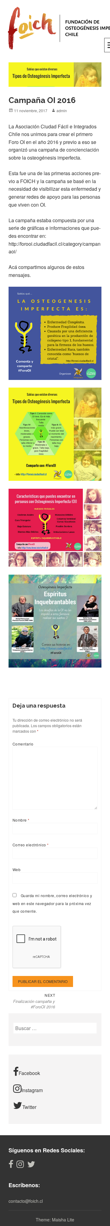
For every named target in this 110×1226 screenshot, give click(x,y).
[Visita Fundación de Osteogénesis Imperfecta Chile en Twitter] (31, 1165)
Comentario (23, 743)
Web (16, 869)
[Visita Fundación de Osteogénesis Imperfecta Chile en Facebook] (11, 1165)
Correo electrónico (31, 844)
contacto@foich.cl (26, 1201)
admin (62, 110)
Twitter (29, 1106)
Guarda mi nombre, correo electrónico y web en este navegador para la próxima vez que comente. (52, 903)
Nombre (21, 820)
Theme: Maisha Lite (55, 1220)
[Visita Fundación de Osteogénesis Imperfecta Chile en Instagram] (20, 1165)
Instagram (32, 1090)
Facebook (29, 1073)
